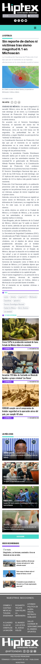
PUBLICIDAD (34, 659)
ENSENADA (8, 616)
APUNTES (31, 632)
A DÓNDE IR (32, 624)
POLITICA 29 (32, 607)
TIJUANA (6, 613)
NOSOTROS (20, 662)
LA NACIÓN (7, 630)
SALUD (30, 621)
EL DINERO (32, 629)
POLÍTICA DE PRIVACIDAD (20, 656)
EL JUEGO (19, 628)
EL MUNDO (19, 623)
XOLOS (18, 630)
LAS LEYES (20, 625)
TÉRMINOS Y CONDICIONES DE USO (14, 659)
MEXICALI (7, 610)
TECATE (18, 608)
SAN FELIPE (20, 610)
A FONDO (31, 604)
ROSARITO (19, 605)
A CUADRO (7, 623)
